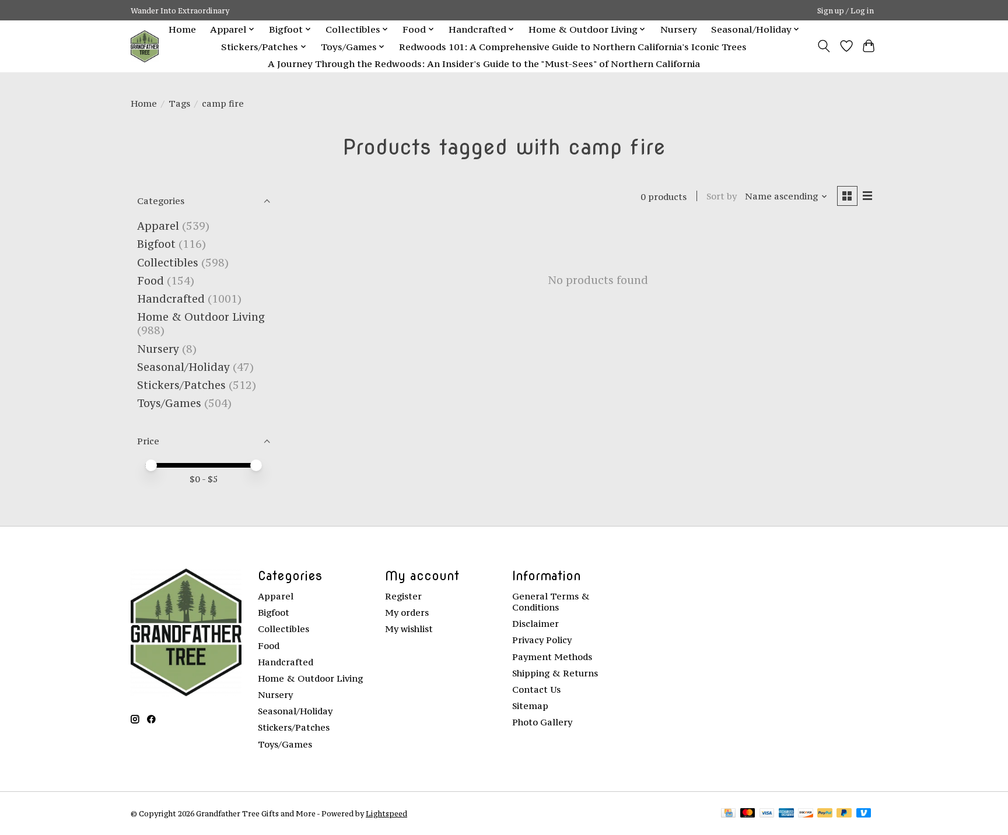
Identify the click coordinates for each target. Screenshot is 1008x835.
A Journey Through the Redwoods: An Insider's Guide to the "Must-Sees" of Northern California (484, 63)
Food (150, 280)
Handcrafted (171, 299)
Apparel (158, 226)
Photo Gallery (542, 722)
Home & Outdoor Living (201, 317)
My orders (407, 612)
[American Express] (786, 813)
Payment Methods (552, 656)
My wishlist (409, 628)
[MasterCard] (747, 813)
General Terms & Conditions (551, 602)
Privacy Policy (542, 639)
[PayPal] (824, 813)
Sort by (721, 196)
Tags (179, 103)
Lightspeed (386, 813)
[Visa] (767, 813)
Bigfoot (156, 244)
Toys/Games (169, 403)
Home (182, 29)
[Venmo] (864, 813)
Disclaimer (535, 623)
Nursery (678, 29)
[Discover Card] (805, 813)
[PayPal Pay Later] (844, 813)
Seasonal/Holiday (183, 367)
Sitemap (530, 705)
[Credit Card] (728, 813)
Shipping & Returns (555, 673)
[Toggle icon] (824, 46)
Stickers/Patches (181, 385)
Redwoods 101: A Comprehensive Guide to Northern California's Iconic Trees (573, 46)
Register (403, 596)
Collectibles (167, 262)
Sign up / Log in (845, 10)
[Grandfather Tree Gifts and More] (145, 46)
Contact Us (536, 689)
